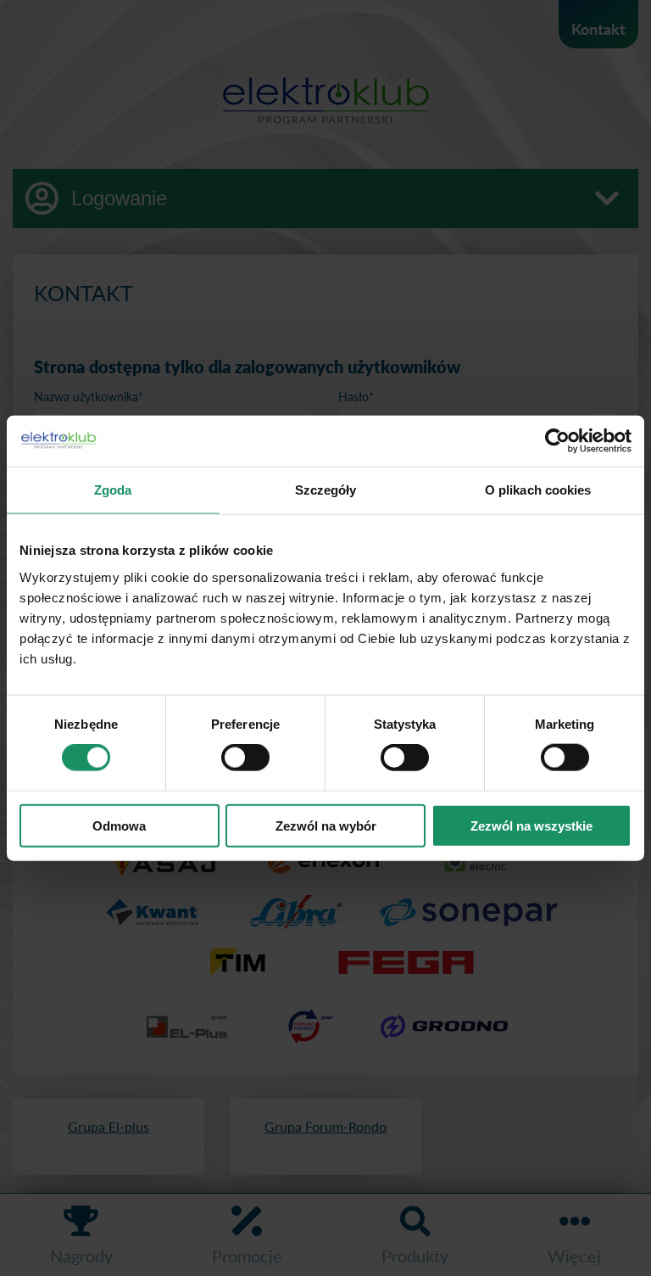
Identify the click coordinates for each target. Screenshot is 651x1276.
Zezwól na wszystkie (531, 825)
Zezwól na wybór (325, 825)
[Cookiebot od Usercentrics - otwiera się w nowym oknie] (557, 441)
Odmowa (119, 825)
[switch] (245, 757)
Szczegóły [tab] (326, 490)
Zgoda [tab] (113, 490)
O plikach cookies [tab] (538, 490)
